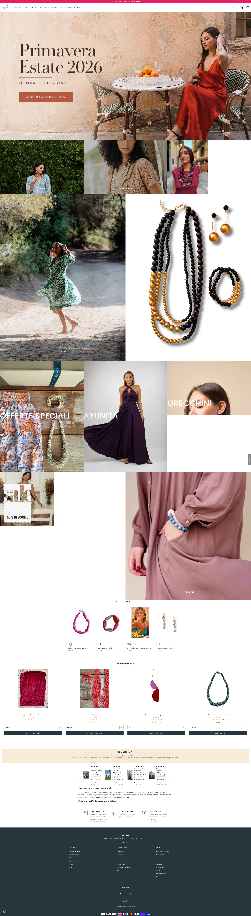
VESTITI (63, 7)
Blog (118, 870)
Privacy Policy (121, 864)
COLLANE (26, 7)
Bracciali (158, 861)
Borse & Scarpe (161, 873)
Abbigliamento (160, 867)
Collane (158, 858)
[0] (246, 7)
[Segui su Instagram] (125, 893)
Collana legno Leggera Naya (78, 648)
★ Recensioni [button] (249, 460)
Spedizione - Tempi (74, 861)
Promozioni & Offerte (162, 851)
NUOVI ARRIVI (16, 7)
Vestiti (158, 870)
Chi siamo (120, 851)
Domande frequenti (74, 851)
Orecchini (159, 864)
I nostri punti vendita (123, 858)
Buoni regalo (160, 855)
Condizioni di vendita (123, 867)
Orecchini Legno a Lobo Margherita (139, 648)
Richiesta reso (73, 858)
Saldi (157, 877)
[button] (80, 776)
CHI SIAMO (76, 7)
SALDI (69, 7)
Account (71, 867)
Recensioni (120, 855)
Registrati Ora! (125, 842)
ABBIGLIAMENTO (53, 7)
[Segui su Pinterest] (130, 893)
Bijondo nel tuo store (123, 861)
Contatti (71, 864)
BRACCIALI (34, 7)
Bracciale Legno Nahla (105, 648)
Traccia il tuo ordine (74, 855)
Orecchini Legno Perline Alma (166, 648)
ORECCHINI (43, 7)
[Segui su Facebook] (120, 893)
